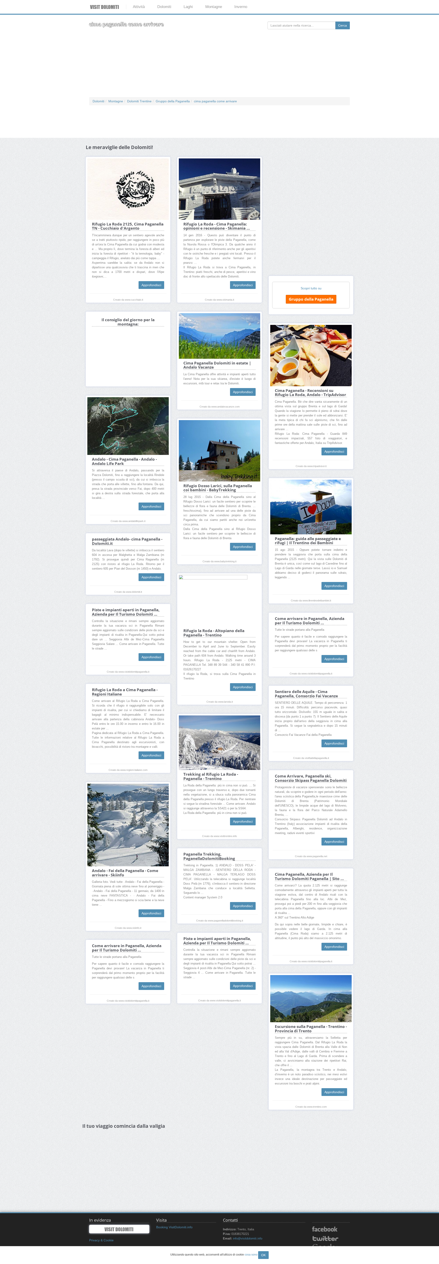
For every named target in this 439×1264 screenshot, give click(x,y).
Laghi (188, 7)
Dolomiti (164, 7)
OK (263, 1255)
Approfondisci (151, 285)
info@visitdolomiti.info (247, 1238)
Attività (139, 7)
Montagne (213, 7)
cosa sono (251, 1254)
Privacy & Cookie (101, 1240)
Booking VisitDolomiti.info (174, 1227)
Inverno (240, 7)
